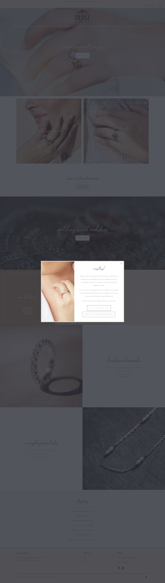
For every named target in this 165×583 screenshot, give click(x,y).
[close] (121, 263)
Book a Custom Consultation (99, 314)
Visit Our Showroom (98, 308)
